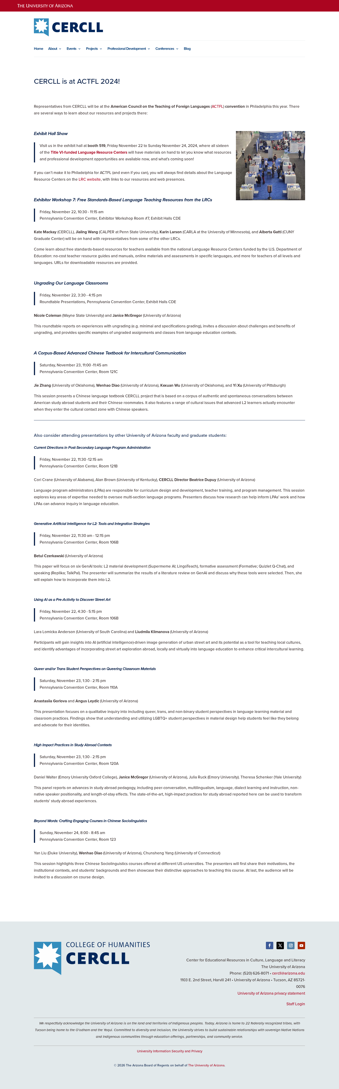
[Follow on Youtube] (301, 945)
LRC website (90, 179)
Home (38, 49)
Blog (187, 49)
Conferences (164, 49)
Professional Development (126, 49)
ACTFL (217, 106)
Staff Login (295, 1004)
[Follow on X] (280, 945)
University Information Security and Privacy (169, 1051)
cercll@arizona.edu (288, 973)
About (52, 49)
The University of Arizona (206, 1065)
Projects (92, 49)
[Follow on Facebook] (269, 945)
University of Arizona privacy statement (271, 993)
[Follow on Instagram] (290, 945)
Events (71, 49)
